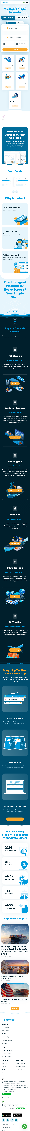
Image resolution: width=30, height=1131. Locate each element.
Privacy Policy (14, 1124)
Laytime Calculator (7, 1053)
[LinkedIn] (3, 1120)
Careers (4, 1066)
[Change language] (24, 2)
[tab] (8, 18)
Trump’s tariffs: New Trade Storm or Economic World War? (15, 1000)
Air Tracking (5, 1043)
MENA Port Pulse (7, 1050)
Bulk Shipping (5, 1037)
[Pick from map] (7, 28)
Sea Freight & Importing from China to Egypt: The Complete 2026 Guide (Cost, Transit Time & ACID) (14, 950)
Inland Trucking (6, 1030)
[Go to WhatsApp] (24, 1126)
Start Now (15, 819)
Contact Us (5, 1070)
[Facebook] (7, 1120)
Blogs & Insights (20, 1066)
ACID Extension (6, 1056)
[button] (8, 44)
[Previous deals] (13, 191)
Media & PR (19, 1070)
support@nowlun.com (10, 1098)
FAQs (3, 1073)
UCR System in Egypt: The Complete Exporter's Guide (12, 977)
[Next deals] (16, 191)
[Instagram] (12, 1120)
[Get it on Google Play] (6, 1115)
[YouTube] (16, 1120)
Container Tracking (7, 1034)
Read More (15, 1008)
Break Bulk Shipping (7, 1040)
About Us (4, 1063)
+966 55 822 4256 (9, 1108)
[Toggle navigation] (27, 2)
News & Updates (20, 1063)
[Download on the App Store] (17, 1115)
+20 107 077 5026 (9, 1092)
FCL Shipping (5, 1027)
